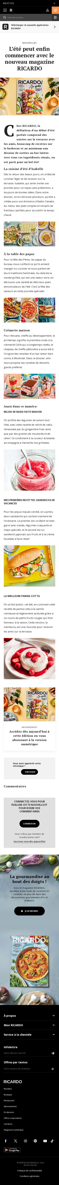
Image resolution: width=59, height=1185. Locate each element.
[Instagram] (26, 1141)
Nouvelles (29, 42)
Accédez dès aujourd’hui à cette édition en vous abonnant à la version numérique (29, 737)
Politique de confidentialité (29, 1170)
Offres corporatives (13, 1118)
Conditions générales (29, 1176)
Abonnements (10, 1106)
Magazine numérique (13, 1129)
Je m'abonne (31, 911)
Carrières (8, 1124)
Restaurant (9, 1100)
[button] (55, 10)
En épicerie (9, 1112)
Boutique (8, 1094)
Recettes (8, 1088)
